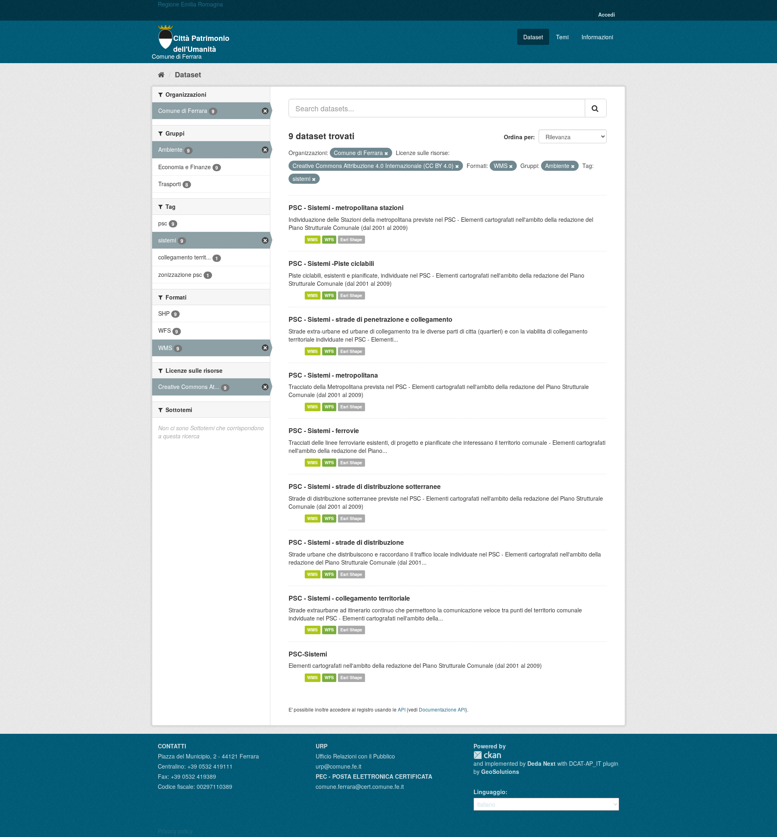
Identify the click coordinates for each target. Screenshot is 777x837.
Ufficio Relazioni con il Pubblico (355, 756)
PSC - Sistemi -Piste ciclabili (331, 263)
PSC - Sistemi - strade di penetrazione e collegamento (370, 319)
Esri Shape (351, 239)
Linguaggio (489, 792)
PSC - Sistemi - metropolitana (333, 375)
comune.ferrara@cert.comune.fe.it (360, 786)
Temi (562, 37)
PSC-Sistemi (308, 654)
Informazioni (597, 37)
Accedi (606, 14)
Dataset (533, 37)
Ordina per (518, 137)
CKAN (487, 755)
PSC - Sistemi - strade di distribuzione (346, 542)
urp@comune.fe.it (338, 766)
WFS (329, 239)
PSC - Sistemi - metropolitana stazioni (346, 207)
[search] (596, 108)
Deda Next (541, 763)
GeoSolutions (500, 771)
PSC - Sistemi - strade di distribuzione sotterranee (365, 486)
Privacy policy (175, 831)
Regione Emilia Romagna (190, 4)
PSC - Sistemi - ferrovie (324, 430)
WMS (312, 239)
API (401, 709)
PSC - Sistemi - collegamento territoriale (349, 598)
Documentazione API (442, 709)
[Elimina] (386, 153)
